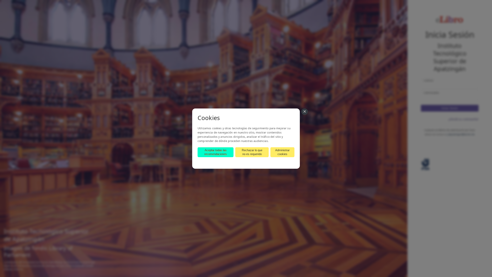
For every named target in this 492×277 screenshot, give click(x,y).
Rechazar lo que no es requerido (252, 152)
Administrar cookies (282, 152)
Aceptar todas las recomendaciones (215, 152)
